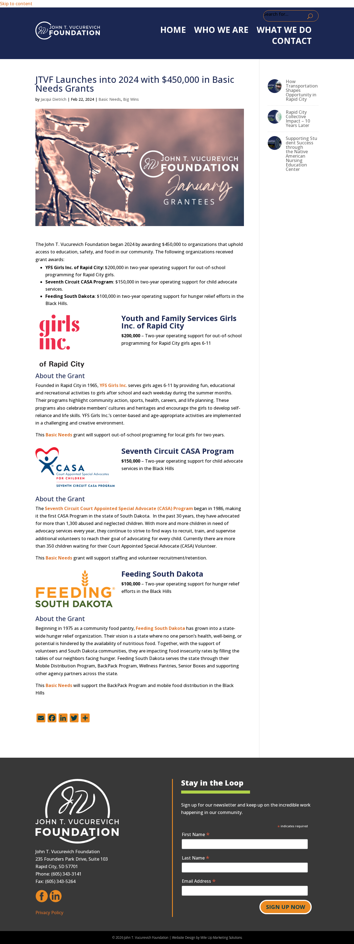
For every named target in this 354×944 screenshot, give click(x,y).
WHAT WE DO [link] (284, 29)
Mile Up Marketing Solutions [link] (221, 937)
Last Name (195, 858)
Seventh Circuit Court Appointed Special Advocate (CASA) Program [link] (119, 508)
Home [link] (173, 29)
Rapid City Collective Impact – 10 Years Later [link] (298, 118)
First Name (196, 834)
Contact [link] (292, 40)
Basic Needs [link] (109, 99)
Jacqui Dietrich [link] (53, 99)
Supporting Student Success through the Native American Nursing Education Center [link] (301, 153)
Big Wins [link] (131, 99)
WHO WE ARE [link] (221, 29)
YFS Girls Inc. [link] (113, 385)
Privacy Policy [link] (49, 912)
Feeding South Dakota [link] (160, 628)
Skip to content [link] (16, 4)
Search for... (276, 14)
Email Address (199, 881)
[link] (67, 30)
